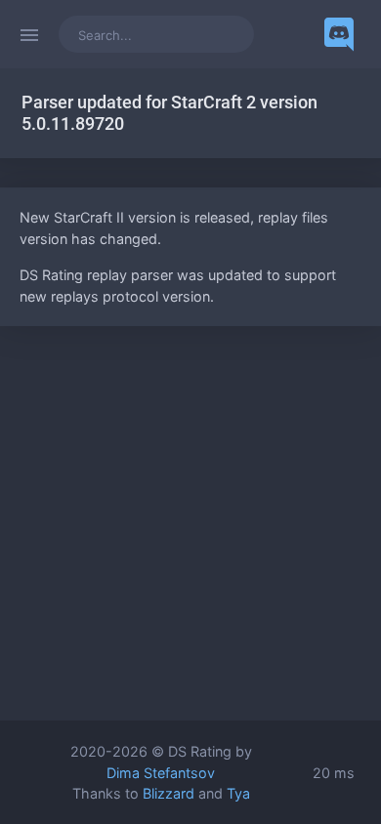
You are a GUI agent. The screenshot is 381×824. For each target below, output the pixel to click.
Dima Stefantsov (160, 772)
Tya (238, 793)
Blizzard (168, 793)
